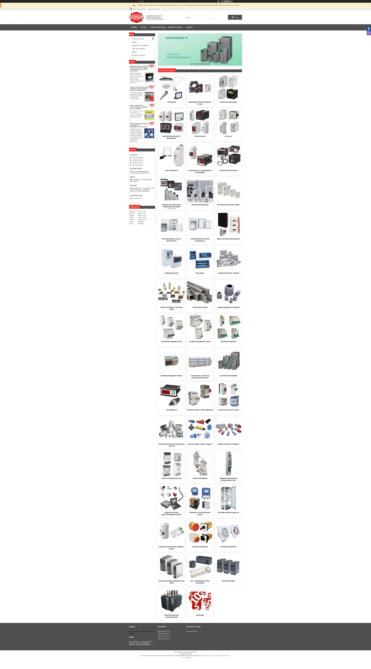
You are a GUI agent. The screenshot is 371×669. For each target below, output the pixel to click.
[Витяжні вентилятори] (228, 532)
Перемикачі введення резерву (171, 376)
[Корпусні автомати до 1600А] (171, 464)
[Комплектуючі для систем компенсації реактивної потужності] (171, 190)
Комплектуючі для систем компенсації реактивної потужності (171, 207)
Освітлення (171, 102)
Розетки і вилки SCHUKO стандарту (200, 444)
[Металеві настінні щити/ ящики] (228, 190)
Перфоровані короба (200, 307)
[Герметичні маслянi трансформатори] (171, 600)
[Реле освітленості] (171, 156)
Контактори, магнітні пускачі (228, 410)
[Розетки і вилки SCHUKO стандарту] (200, 429)
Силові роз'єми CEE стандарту (228, 444)
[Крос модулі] (200, 258)
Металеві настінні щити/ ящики (228, 205)
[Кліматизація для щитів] (200, 190)
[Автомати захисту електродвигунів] (200, 395)
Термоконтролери (228, 581)
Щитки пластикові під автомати (228, 239)
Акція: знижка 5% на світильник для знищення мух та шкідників (138, 107)
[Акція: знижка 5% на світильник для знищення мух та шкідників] (149, 115)
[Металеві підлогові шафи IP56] (228, 498)
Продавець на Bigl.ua (185, 654)
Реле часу (228, 136)
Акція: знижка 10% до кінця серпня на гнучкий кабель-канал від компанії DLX (139, 88)
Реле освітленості (171, 170)
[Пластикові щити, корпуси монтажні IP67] (200, 224)
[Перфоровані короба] (200, 293)
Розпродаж (200, 615)
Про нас (144, 27)
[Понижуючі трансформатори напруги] (200, 498)
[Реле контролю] (200, 122)
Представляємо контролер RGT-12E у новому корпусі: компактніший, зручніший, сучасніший (139, 68)
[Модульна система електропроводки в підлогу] (171, 498)
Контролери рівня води (228, 102)
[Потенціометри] (171, 395)
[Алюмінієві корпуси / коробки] (228, 258)
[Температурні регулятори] (228, 156)
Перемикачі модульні (228, 341)
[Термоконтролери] (228, 566)
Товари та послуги (157, 27)
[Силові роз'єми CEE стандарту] (228, 429)
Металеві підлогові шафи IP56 (228, 512)
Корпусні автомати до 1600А (171, 478)
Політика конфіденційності (222, 655)
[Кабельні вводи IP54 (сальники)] (228, 293)
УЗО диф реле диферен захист (200, 341)
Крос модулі (200, 273)
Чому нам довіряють (138, 48)
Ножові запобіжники (200, 478)
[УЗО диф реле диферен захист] (200, 327)
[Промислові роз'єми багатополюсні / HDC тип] (171, 429)
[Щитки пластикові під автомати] (228, 224)
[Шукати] (212, 17)
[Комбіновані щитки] (171, 258)
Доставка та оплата (175, 27)
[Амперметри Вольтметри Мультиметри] (171, 122)
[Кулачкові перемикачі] (200, 532)
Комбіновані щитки (171, 273)
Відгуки (134, 52)
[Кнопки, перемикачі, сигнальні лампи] (171, 293)
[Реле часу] (228, 122)
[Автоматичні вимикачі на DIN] (171, 327)
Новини (134, 42)
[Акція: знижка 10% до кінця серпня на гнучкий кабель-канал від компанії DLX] (149, 97)
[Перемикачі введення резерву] (171, 361)
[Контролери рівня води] (228, 87)
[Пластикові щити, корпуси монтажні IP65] (171, 224)
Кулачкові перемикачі (200, 547)
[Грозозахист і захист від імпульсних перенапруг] (200, 361)
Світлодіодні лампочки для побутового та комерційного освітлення (139, 125)
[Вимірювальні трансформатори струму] (200, 87)
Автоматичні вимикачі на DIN (171, 341)
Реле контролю (200, 136)
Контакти (189, 27)
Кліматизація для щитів (199, 205)
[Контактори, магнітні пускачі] (228, 395)
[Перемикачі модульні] (228, 327)
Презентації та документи (140, 45)
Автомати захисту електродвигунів (200, 410)
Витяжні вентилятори (228, 547)
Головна (134, 27)
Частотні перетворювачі (228, 376)
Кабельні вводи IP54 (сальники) (228, 307)
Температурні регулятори (228, 170)
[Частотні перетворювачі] (228, 361)
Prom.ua (195, 652)
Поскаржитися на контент (207, 655)
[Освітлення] (171, 87)
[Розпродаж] (200, 600)
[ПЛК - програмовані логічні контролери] (200, 566)
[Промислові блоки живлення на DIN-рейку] (171, 566)
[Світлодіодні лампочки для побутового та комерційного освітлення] (149, 133)
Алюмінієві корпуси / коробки (228, 273)
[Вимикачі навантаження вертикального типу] (228, 464)
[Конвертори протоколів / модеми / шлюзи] (171, 532)
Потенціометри (171, 410)
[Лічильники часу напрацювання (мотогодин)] (200, 156)
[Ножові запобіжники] (200, 464)
